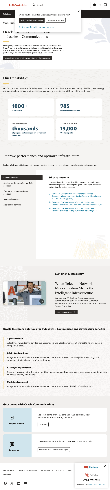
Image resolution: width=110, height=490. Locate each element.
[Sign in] (99, 4)
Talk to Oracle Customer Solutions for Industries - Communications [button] (27, 58)
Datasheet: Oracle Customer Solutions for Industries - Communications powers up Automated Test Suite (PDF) (74, 209)
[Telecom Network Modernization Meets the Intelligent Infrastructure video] (24, 293)
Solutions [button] (7, 14)
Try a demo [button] (43, 424)
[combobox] (60, 5)
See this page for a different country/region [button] (36, 27)
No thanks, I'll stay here (56, 20)
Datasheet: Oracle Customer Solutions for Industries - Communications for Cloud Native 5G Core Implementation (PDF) (77, 203)
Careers (69, 470)
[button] (4, 4)
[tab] (22, 177)
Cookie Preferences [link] (46, 470)
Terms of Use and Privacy (28, 470)
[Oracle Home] (18, 5)
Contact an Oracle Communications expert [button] (53, 450)
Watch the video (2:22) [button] (64, 312)
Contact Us (7, 474)
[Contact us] (105, 4)
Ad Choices (60, 470)
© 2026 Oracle (8, 470)
